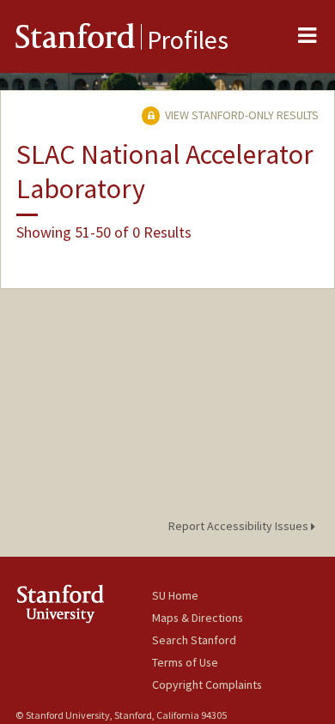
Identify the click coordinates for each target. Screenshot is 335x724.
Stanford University (83, 603)
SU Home (175, 595)
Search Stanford (194, 640)
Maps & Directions (197, 617)
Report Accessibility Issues (239, 526)
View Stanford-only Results (240, 115)
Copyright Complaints (207, 684)
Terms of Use (185, 662)
